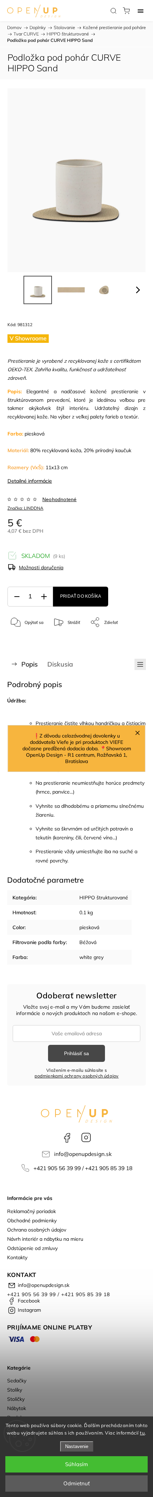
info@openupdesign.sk (83, 1154)
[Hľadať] (113, 10)
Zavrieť (129, 640)
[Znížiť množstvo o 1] (17, 596)
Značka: (25, 508)
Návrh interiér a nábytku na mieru (45, 1239)
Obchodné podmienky (32, 1220)
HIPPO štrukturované (103, 897)
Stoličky (16, 1399)
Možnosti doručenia (41, 567)
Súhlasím (76, 1464)
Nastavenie (76, 1446)
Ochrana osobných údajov (36, 1230)
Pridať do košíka (80, 596)
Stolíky (14, 1390)
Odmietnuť (76, 1483)
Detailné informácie (29, 481)
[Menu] (140, 11)
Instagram (86, 1137)
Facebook (67, 1137)
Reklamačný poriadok (31, 1211)
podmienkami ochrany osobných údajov (77, 1076)
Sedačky (16, 1380)
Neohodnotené (59, 499)
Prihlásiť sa (76, 1053)
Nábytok (16, 1408)
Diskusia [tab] (60, 664)
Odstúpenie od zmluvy (32, 1248)
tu (142, 1433)
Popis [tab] (29, 664)
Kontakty (17, 1257)
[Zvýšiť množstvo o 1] (44, 596)
